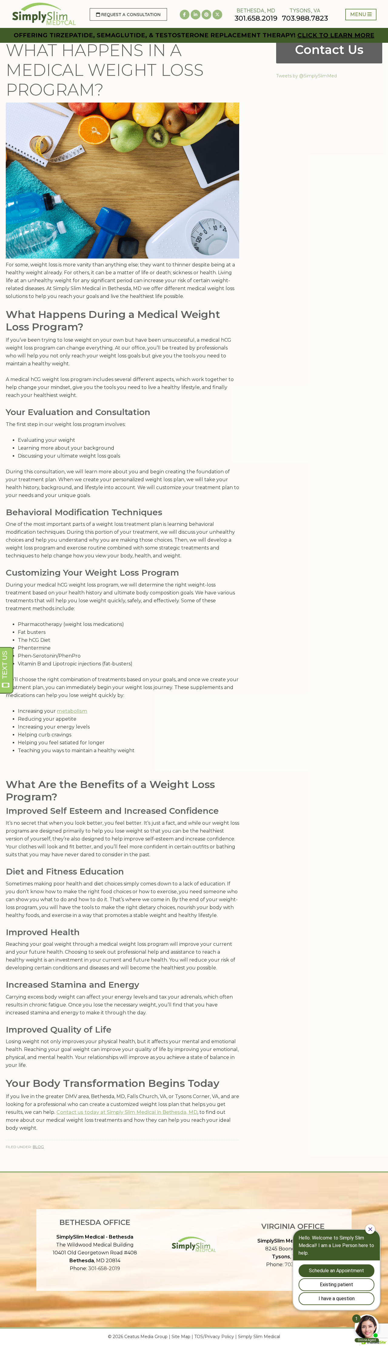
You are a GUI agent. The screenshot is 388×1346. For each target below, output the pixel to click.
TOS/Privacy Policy (214, 1336)
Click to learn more (335, 35)
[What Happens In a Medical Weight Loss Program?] (122, 257)
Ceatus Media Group (146, 1336)
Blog (38, 1147)
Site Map (181, 1336)
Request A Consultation (130, 14)
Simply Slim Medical (259, 1336)
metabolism (72, 711)
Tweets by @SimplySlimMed (306, 76)
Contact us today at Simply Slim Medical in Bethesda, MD (126, 1112)
